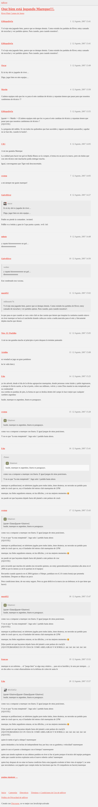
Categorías (13, 793)
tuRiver (4, 3)
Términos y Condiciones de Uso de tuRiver (48, 793)
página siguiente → (9, 777)
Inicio (3, 793)
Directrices (24, 793)
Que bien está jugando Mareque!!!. (27, 9)
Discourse (15, 803)
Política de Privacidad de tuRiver (14, 797)
